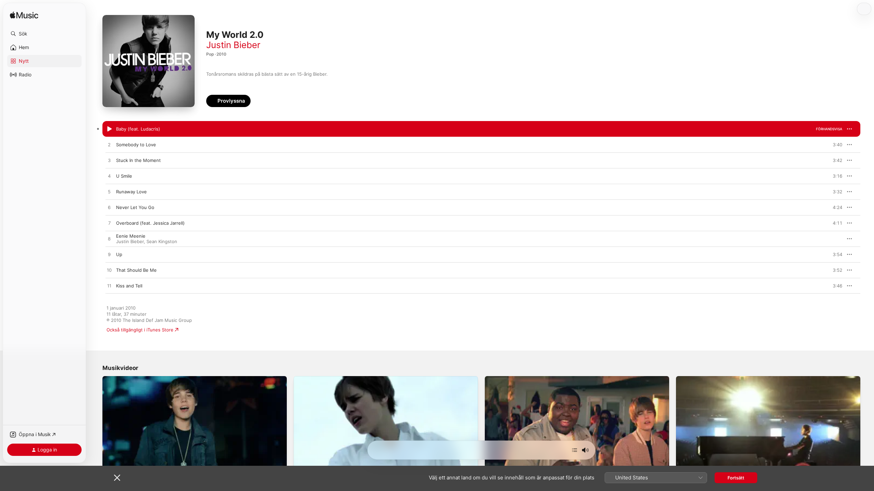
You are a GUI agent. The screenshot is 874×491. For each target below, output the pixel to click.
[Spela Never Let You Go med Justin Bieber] (109, 208)
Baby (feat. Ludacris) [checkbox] (138, 129)
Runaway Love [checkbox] (131, 191)
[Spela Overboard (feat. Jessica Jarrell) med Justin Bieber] (109, 223)
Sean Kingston (161, 241)
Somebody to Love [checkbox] (136, 144)
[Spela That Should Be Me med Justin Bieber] (109, 270)
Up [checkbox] (119, 254)
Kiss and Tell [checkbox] (129, 285)
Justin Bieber (233, 45)
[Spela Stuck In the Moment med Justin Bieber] (109, 161)
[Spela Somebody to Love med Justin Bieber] (109, 145)
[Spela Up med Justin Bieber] (109, 255)
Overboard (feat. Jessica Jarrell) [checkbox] (150, 223)
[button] (44, 34)
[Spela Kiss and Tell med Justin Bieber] (109, 286)
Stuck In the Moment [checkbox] (138, 160)
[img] (24, 15)
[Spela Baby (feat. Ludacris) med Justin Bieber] (109, 129)
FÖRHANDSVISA (829, 129)
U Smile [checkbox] (124, 176)
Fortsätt (736, 477)
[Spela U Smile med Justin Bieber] (109, 176)
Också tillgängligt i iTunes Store (140, 329)
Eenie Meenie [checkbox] (130, 236)
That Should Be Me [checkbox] (136, 270)
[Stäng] (117, 478)
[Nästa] (574, 450)
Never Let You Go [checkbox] (135, 207)
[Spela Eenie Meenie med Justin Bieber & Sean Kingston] (109, 239)
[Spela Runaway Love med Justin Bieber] (109, 192)
